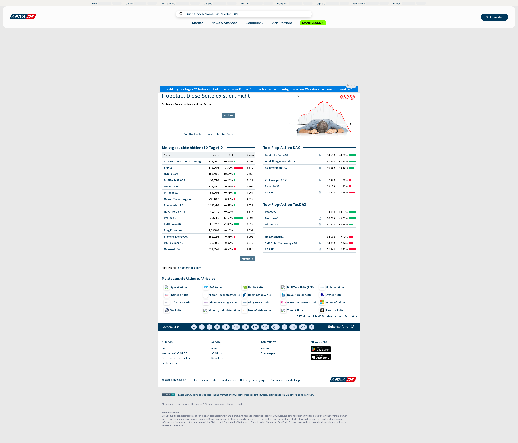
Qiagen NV (271, 224)
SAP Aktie (216, 287)
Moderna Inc (171, 186)
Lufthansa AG (172, 224)
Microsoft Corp (173, 249)
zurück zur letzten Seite (218, 134)
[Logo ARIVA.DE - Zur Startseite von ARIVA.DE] (343, 380)
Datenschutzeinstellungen (286, 380)
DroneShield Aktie (259, 310)
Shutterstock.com (189, 268)
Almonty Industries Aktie (224, 310)
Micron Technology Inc (178, 199)
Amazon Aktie (334, 310)
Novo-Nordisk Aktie (299, 295)
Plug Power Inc (173, 230)
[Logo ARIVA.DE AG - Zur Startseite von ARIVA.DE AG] (168, 395)
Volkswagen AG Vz (276, 180)
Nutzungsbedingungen (253, 380)
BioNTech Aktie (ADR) (300, 287)
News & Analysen (224, 23)
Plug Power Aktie (258, 302)
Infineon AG (171, 193)
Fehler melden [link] (170, 363)
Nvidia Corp (171, 174)
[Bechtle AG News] (319, 218)
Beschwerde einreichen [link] (176, 358)
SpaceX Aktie (178, 287)
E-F (226, 327)
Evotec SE (170, 218)
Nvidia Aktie (255, 287)
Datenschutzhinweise (224, 380)
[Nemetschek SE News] (319, 237)
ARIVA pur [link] (217, 353)
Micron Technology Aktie (224, 295)
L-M (255, 327)
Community (254, 23)
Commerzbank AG (276, 167)
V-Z (303, 327)
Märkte (197, 23)
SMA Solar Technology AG (281, 243)
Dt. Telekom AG (173, 243)
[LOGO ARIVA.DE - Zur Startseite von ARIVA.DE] (23, 16)
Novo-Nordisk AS (174, 211)
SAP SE (168, 167)
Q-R (275, 327)
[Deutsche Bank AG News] (319, 155)
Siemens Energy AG (176, 236)
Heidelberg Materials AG (280, 161)
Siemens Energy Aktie (223, 302)
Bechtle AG (272, 218)
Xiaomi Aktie (295, 310)
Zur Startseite (192, 134)
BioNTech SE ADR (174, 180)
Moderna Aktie (335, 287)
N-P (265, 327)
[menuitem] (184, 348)
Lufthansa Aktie (180, 302)
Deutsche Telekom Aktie (302, 302)
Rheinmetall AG (173, 205)
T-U (293, 327)
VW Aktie (175, 310)
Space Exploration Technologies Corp (187, 161)
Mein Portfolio (281, 23)
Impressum (201, 380)
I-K (245, 327)
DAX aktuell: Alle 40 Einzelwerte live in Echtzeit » (327, 316)
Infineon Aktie (179, 295)
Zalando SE (272, 186)
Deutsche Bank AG (276, 155)
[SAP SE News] (319, 192)
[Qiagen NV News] (319, 224)
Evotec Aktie (333, 295)
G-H (236, 327)
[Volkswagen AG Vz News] (319, 180)
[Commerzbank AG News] (319, 167)
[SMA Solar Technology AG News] (319, 243)
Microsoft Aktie (335, 302)
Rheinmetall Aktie (259, 295)
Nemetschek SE (274, 237)
